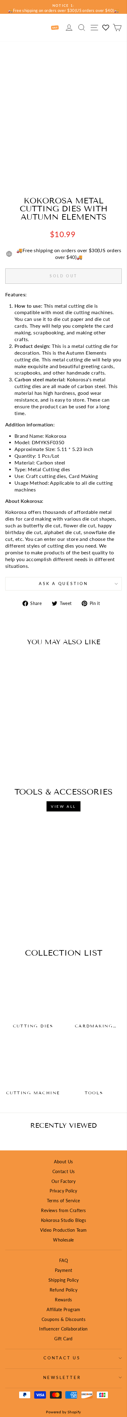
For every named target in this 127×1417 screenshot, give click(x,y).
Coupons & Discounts (63, 1319)
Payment (63, 1270)
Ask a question (63, 583)
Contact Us (63, 1171)
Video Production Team (63, 1230)
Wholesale (63, 1239)
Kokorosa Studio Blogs (63, 1220)
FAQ (63, 1260)
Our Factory (63, 1181)
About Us (63, 1161)
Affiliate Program (63, 1309)
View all (63, 806)
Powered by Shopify (63, 1412)
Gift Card (63, 1338)
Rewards (63, 1299)
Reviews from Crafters (63, 1210)
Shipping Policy (63, 1280)
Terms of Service (63, 1200)
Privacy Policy (63, 1190)
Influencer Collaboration (63, 1328)
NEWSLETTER (62, 1377)
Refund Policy (63, 1289)
